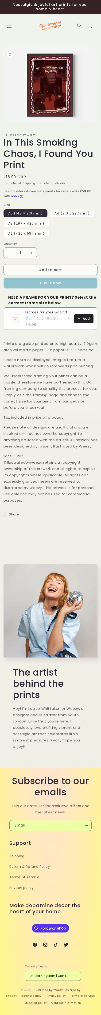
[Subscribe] (86, 825)
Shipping (29, 183)
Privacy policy (21, 887)
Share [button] (14, 514)
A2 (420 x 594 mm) (26, 233)
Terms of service (24, 877)
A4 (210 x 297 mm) (72, 213)
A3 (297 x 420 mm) (26, 223)
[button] (9, 26)
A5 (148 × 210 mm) (25, 213)
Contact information (66, 1003)
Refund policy (31, 996)
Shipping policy (35, 1003)
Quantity (10, 243)
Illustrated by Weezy (48, 990)
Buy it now (50, 283)
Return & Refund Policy (29, 866)
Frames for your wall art (46, 312)
